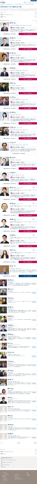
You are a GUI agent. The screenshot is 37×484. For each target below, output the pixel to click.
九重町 (6, 464)
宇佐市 (14, 40)
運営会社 (28, 474)
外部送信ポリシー (17, 477)
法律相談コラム (4, 476)
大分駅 (18, 25)
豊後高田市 (4, 462)
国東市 (9, 462)
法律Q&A (3, 475)
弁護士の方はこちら (33, 0)
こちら (16, 20)
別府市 (14, 99)
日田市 (11, 345)
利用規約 (16, 475)
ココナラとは (4, 477)
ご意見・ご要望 (17, 474)
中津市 (2, 462)
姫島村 (11, 462)
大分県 (12, 25)
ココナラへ (2, 0)
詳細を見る (34, 283)
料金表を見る (22, 27)
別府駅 (18, 99)
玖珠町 (8, 464)
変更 (35, 12)
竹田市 (4, 464)
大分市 (14, 25)
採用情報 (28, 475)
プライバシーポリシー (18, 476)
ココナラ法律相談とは (5, 474)
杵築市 (11, 282)
